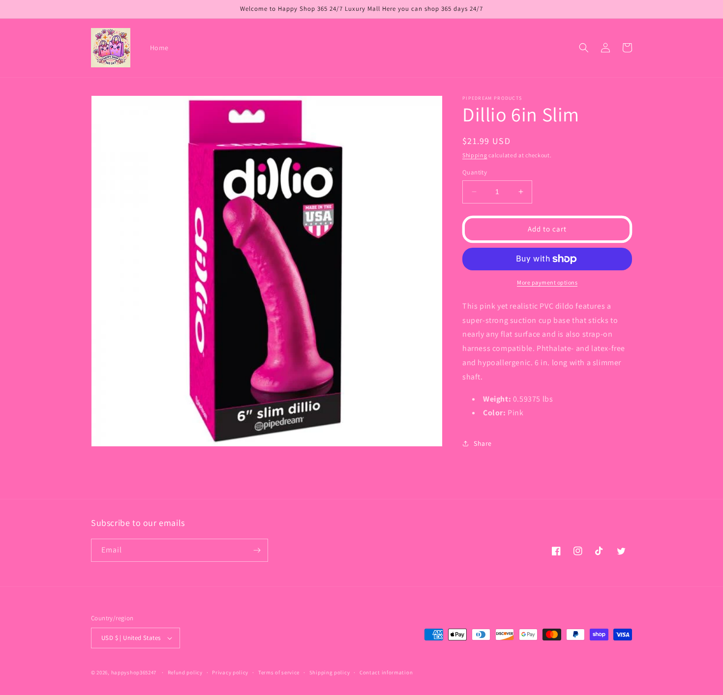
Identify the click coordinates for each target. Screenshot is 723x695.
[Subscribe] (257, 550)
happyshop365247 (134, 672)
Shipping (474, 155)
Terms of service (279, 672)
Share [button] (483, 443)
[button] (584, 47)
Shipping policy (329, 672)
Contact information (386, 672)
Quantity (474, 172)
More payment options (547, 282)
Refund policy (185, 672)
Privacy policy (230, 672)
